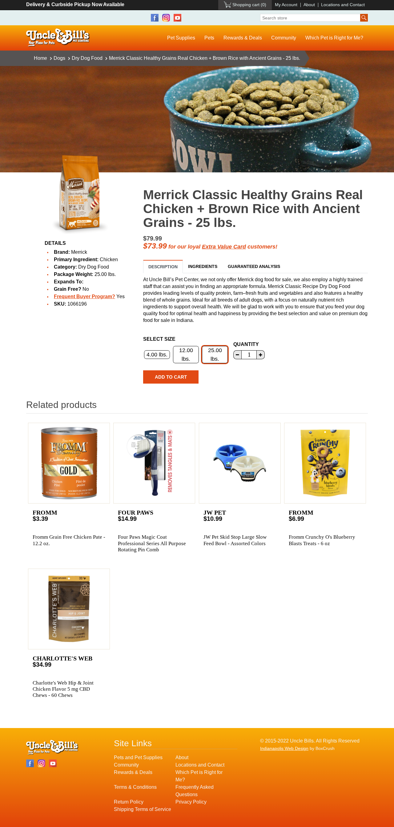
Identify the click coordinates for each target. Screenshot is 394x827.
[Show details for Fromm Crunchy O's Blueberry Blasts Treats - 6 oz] (325, 463)
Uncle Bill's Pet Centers (58, 37)
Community (283, 37)
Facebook (155, 18)
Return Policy (128, 801)
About (309, 4)
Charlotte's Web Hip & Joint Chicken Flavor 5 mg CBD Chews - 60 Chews (63, 689)
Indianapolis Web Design (284, 748)
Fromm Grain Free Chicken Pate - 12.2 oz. (69, 540)
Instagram (166, 18)
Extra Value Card (224, 247)
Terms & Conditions (135, 787)
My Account (286, 4)
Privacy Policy (191, 801)
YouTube (177, 18)
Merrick (79, 252)
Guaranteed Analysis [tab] (254, 266)
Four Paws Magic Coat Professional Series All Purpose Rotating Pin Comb (152, 543)
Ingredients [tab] (202, 266)
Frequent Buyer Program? (84, 296)
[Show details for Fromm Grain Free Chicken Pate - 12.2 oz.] (69, 463)
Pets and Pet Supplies (138, 757)
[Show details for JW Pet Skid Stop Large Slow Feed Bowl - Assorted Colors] (239, 463)
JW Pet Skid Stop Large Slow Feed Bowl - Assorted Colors (235, 540)
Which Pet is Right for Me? (334, 37)
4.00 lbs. (157, 355)
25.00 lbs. (215, 354)
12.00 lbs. (186, 354)
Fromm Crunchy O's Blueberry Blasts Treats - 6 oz (322, 540)
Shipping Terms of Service (142, 809)
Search (364, 18)
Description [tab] (163, 266)
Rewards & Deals (242, 37)
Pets (209, 37)
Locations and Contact (343, 4)
